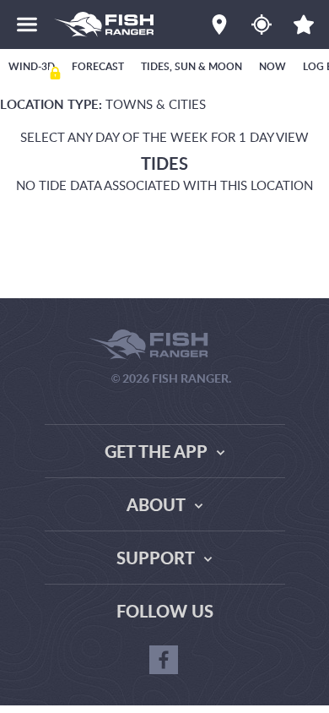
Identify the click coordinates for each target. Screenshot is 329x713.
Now (272, 66)
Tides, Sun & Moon (191, 66)
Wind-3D (31, 66)
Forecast (98, 66)
